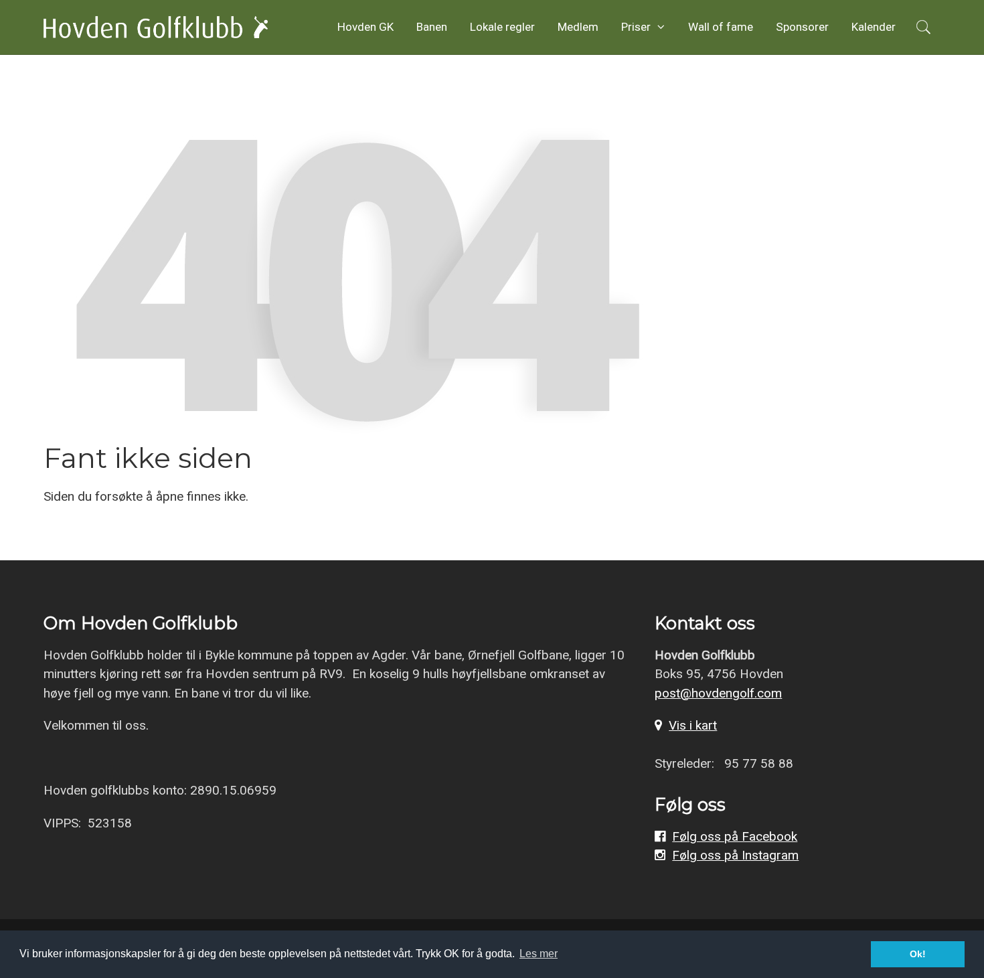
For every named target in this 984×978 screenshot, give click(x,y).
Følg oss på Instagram (735, 855)
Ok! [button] (918, 954)
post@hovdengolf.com (718, 693)
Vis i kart (693, 725)
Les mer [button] (538, 953)
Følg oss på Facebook (734, 836)
